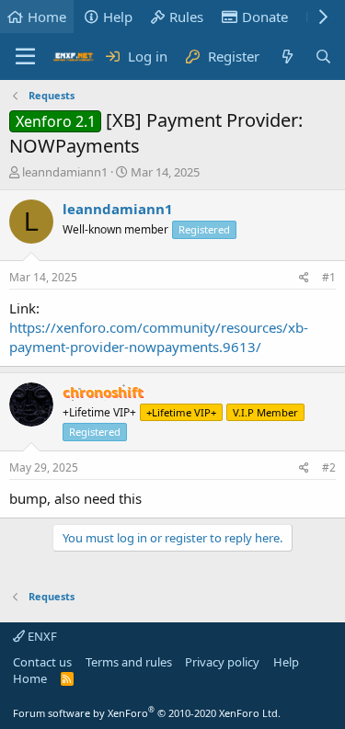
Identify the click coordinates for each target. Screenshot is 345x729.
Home (47, 16)
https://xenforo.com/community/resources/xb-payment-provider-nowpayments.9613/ (158, 337)
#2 (329, 467)
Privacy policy (222, 662)
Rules (186, 16)
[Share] (304, 278)
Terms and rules (129, 662)
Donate (265, 16)
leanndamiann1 (65, 172)
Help (117, 16)
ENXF (41, 636)
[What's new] (287, 57)
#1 (329, 277)
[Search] (323, 57)
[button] (25, 57)
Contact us (42, 662)
